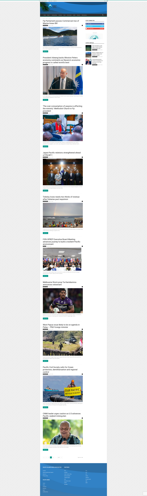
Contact (44, 470)
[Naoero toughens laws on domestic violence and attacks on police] (88, 55)
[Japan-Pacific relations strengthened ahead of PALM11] (63, 172)
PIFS (65, 470)
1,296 (58, 457)
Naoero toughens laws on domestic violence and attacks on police (97, 54)
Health (74, 15)
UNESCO (87, 477)
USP (86, 472)
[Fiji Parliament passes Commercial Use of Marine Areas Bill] (63, 36)
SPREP (65, 482)
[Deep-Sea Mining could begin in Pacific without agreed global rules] (88, 48)
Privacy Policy (45, 475)
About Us (44, 474)
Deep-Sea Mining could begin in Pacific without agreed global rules (97, 47)
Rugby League (45, 286)
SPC (86, 474)
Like (102, 23)
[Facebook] (104, 1)
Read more (45, 51)
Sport (64, 15)
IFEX (65, 479)
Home (45, 15)
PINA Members (84, 15)
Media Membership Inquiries (48, 472)
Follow (102, 26)
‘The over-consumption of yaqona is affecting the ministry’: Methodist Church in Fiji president (62, 108)
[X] (106, 1)
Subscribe (101, 28)
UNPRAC (65, 472)
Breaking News (54, 15)
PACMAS (65, 484)
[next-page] (62, 457)
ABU (86, 480)
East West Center (67, 480)
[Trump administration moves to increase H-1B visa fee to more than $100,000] (88, 62)
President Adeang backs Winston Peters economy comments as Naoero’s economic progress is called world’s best (61, 60)
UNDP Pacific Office (68, 474)
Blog (46, 18)
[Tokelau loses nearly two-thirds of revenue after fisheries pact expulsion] (63, 215)
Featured (78, 15)
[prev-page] (44, 457)
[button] (102, 15)
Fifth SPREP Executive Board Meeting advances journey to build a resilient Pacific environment (61, 241)
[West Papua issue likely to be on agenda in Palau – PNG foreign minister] (63, 343)
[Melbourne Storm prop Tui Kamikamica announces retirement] (63, 300)
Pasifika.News (45, 491)
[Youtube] (107, 1)
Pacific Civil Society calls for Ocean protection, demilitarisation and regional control (60, 369)
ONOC (87, 475)
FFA (86, 470)
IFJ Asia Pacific (88, 479)
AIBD (87, 482)
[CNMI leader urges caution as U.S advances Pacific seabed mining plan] (63, 432)
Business (60, 15)
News (48, 15)
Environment (69, 15)
